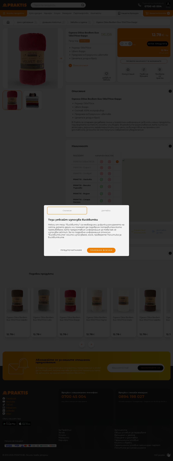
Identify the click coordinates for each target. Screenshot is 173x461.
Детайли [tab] (105, 210)
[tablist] (86, 210)
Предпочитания (71, 250)
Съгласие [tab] (67, 210)
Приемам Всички (101, 250)
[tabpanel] (86, 230)
